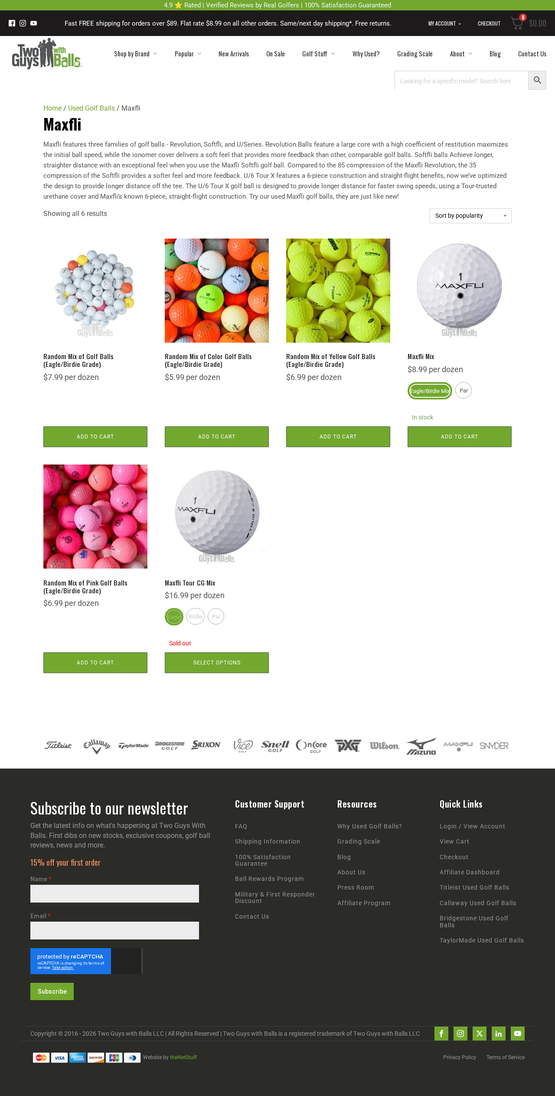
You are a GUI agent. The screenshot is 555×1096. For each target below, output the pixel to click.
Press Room (355, 887)
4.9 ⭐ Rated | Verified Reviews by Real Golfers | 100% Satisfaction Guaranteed (277, 5)
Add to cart (459, 437)
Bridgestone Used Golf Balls (474, 921)
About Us (351, 872)
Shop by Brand (132, 53)
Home (52, 108)
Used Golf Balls (91, 108)
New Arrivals (234, 53)
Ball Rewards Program (269, 879)
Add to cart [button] (95, 437)
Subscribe (52, 991)
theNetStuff (183, 1057)
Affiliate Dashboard (470, 872)
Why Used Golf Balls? (369, 826)
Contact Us (532, 53)
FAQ (241, 826)
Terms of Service (505, 1057)
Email (40, 916)
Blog (495, 53)
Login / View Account (473, 826)
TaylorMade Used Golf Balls (482, 940)
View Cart (455, 841)
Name (40, 879)
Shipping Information (267, 841)
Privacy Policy (459, 1057)
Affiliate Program (364, 903)
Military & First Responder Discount (275, 897)
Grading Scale (415, 53)
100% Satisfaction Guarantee (263, 860)
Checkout (489, 23)
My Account (442, 23)
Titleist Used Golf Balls (474, 887)
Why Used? (366, 53)
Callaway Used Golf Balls (478, 903)
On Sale (275, 53)
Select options (217, 663)
